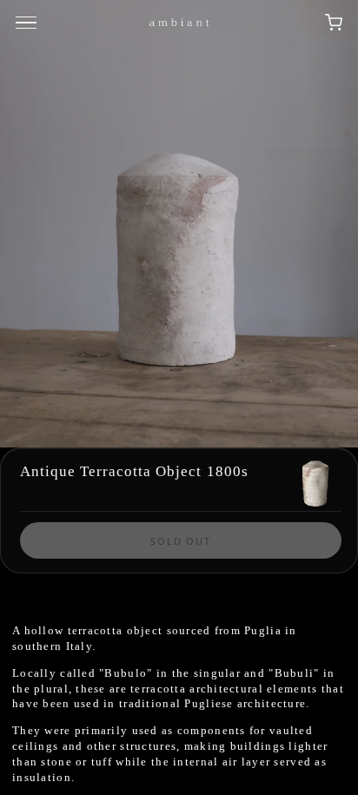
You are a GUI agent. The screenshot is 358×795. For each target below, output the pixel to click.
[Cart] (333, 22)
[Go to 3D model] (315, 482)
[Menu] (29, 23)
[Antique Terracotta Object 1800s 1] (179, 223)
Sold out (181, 540)
